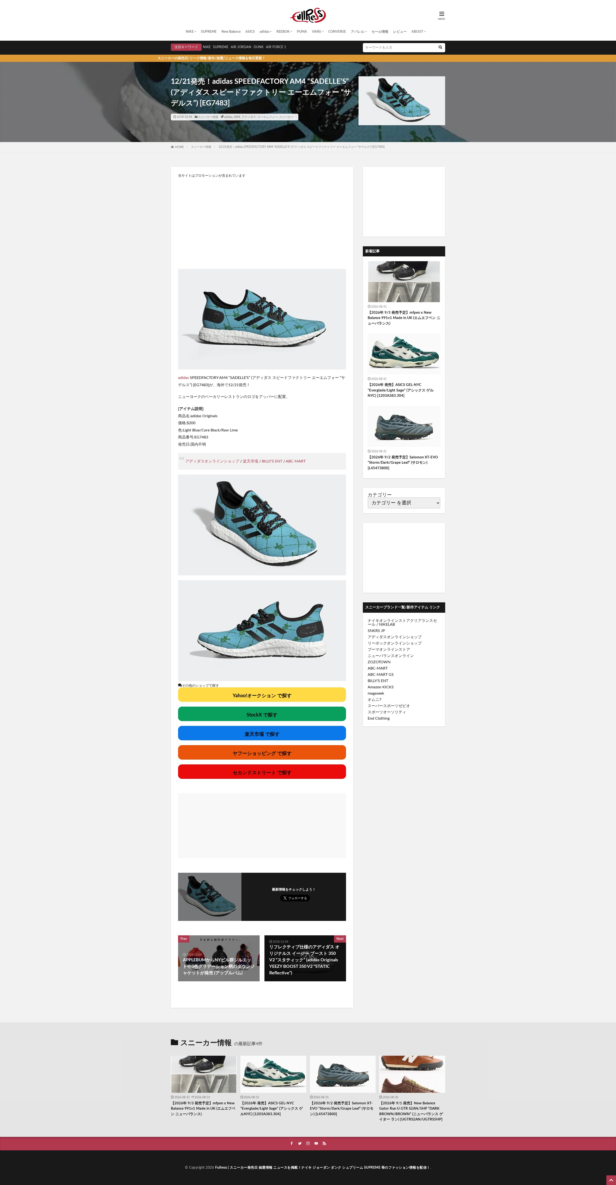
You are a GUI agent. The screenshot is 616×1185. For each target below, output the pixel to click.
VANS (316, 31)
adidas (264, 31)
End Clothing (379, 718)
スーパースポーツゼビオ (389, 706)
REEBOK (283, 31)
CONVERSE (337, 31)
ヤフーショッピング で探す (262, 753)
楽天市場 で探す (262, 734)
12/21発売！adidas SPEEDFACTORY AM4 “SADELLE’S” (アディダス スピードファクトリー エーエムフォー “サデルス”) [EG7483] (301, 146)
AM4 (237, 117)
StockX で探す (262, 715)
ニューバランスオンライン (391, 656)
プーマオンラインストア (389, 649)
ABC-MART (296, 461)
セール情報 (380, 31)
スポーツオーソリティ (387, 712)
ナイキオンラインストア (389, 621)
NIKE (190, 31)
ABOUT (417, 31)
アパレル (357, 31)
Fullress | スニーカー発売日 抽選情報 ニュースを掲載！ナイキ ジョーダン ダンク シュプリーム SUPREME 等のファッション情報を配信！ (322, 1167)
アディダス (249, 117)
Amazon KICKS (381, 687)
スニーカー (286, 117)
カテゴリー (380, 495)
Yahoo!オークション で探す (262, 695)
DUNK (258, 47)
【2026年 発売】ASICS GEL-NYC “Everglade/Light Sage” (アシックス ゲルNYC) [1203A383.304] (401, 390)
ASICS (250, 31)
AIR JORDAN (241, 47)
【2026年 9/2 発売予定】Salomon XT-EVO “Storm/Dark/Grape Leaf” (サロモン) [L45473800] (403, 463)
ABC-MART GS (381, 675)
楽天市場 (250, 461)
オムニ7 (374, 700)
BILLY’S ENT (272, 461)
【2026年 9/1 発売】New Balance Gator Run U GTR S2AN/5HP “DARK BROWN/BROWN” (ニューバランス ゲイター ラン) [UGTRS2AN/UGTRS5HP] (411, 1111)
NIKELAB (387, 624)
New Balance (231, 31)
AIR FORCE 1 (276, 47)
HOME (179, 147)
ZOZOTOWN (379, 662)
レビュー (400, 31)
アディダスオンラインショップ (212, 461)
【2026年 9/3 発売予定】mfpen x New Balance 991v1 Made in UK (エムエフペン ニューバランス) (404, 318)
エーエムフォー (267, 117)
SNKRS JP (376, 631)
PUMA (302, 31)
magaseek (376, 693)
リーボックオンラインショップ (395, 643)
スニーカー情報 (208, 117)
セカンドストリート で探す (262, 772)
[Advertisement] (262, 220)
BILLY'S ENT (378, 681)
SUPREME (209, 31)
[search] (440, 47)
